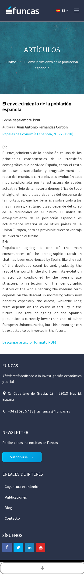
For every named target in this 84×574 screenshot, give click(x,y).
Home (11, 61)
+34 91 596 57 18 (20, 411)
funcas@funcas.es (56, 411)
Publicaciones (16, 497)
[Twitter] (18, 547)
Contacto (12, 518)
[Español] (62, 11)
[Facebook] (7, 547)
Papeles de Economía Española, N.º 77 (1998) (37, 134)
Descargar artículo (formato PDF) (29, 342)
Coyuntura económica (22, 486)
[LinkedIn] (29, 547)
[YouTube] (40, 547)
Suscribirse (19, 457)
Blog (8, 507)
